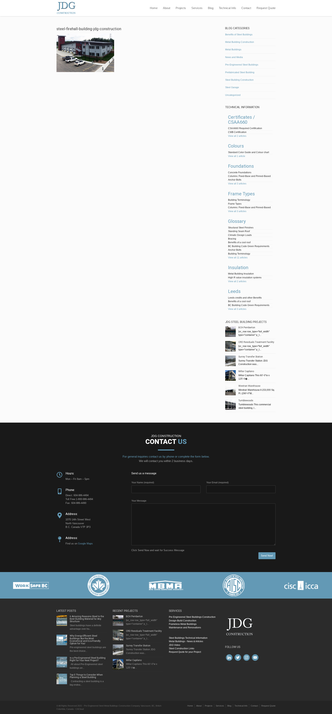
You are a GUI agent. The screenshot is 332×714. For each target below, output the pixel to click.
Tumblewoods (245, 400)
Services (197, 8)
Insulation (238, 267)
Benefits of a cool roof (239, 242)
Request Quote (266, 8)
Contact (246, 8)
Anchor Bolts (234, 179)
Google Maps (85, 543)
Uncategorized (233, 95)
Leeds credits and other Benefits (245, 297)
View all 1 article (236, 156)
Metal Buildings (233, 49)
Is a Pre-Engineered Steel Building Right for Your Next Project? (87, 659)
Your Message (138, 500)
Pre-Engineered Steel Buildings (241, 64)
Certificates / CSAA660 (241, 119)
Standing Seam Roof (239, 231)
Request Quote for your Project (185, 652)
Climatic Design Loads (240, 235)
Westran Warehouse (249, 386)
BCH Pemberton (246, 327)
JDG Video (174, 645)
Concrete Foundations (239, 172)
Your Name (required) (142, 482)
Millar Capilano (246, 371)
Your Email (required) (217, 482)
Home (154, 8)
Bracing (232, 238)
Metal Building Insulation (241, 273)
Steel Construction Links (181, 648)
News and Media (234, 57)
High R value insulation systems (244, 277)
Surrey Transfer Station (250, 356)
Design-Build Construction (182, 620)
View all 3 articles (237, 183)
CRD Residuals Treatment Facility (256, 342)
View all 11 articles (237, 257)
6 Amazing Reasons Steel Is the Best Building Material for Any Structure (87, 619)
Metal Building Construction (239, 42)
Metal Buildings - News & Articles (186, 641)
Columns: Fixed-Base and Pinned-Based (249, 176)
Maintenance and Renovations (185, 627)
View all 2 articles (237, 136)
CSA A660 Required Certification (245, 128)
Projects (181, 8)
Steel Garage (232, 87)
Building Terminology (239, 200)
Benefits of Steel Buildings (238, 34)
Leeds (234, 291)
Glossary (237, 221)
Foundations (241, 166)
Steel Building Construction (239, 80)
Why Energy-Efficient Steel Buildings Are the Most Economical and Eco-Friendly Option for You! (85, 639)
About (166, 8)
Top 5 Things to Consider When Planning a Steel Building (86, 676)
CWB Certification (237, 132)
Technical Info (227, 8)
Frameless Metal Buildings (183, 624)
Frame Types (241, 194)
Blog (210, 8)
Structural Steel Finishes (240, 227)
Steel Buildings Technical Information (188, 638)
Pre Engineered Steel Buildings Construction (192, 617)
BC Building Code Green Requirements (248, 246)
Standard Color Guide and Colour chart (248, 152)
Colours (236, 146)
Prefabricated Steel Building (239, 72)
